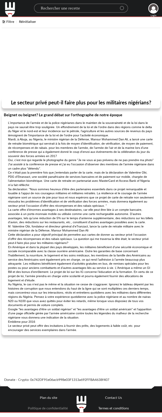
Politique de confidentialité (48, 408)
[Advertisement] (81, 63)
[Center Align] (123, 6)
